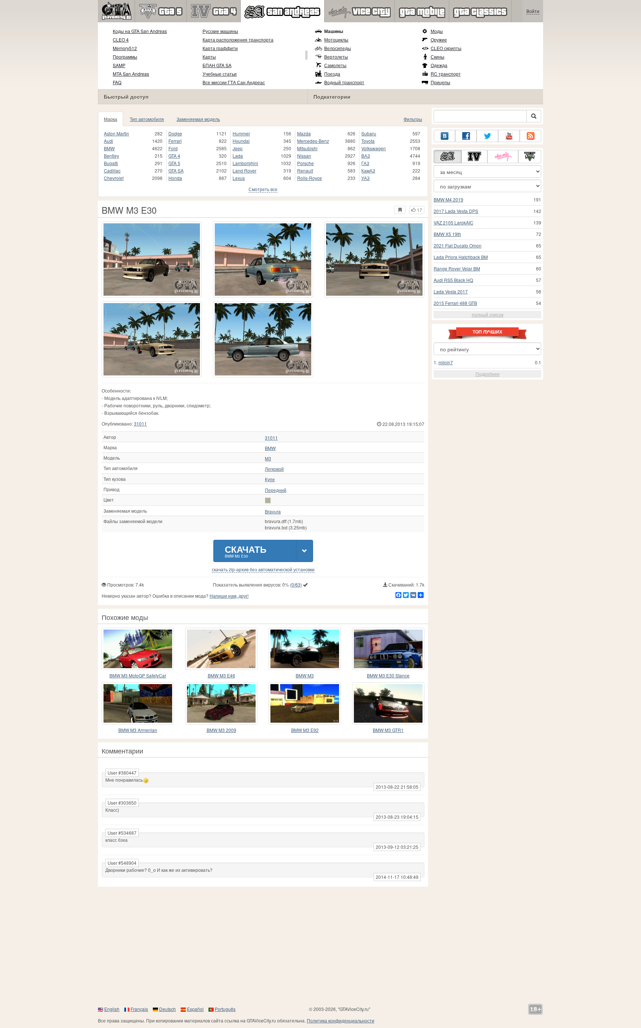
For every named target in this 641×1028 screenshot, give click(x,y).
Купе (270, 479)
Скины (437, 56)
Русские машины (220, 31)
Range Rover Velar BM (457, 268)
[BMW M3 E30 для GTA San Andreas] (152, 259)
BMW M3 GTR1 (388, 730)
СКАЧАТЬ (245, 551)
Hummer (241, 133)
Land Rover (244, 170)
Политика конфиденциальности (340, 1020)
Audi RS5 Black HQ (453, 280)
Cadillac (112, 170)
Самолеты (335, 65)
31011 (140, 423)
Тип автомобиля (147, 119)
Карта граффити (220, 48)
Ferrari (175, 141)
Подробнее (488, 374)
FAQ (117, 82)
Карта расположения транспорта (238, 39)
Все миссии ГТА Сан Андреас (234, 82)
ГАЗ (365, 163)
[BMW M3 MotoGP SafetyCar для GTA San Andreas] (138, 649)
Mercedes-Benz (313, 141)
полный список (487, 314)
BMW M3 (305, 675)
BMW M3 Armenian (137, 730)
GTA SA (176, 170)
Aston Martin (116, 133)
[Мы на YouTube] (509, 136)
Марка (110, 119)
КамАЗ (368, 170)
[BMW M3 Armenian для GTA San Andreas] (138, 703)
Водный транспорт (344, 82)
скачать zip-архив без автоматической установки (263, 569)
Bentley (111, 155)
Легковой (274, 469)
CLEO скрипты (446, 48)
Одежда (439, 65)
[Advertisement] (320, 946)
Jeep (238, 148)
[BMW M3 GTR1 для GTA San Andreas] (388, 703)
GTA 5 (174, 163)
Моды (437, 31)
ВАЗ (365, 155)
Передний (275, 490)
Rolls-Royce (309, 178)
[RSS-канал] (530, 136)
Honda (175, 178)
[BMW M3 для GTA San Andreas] (305, 649)
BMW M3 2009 (221, 730)
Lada (238, 155)
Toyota (368, 141)
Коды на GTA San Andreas (140, 31)
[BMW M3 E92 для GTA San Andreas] (305, 703)
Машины (333, 31)
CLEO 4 (121, 39)
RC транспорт (446, 73)
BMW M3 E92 (305, 730)
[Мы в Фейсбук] (466, 136)
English (111, 1009)
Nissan (304, 155)
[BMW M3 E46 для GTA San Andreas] (221, 649)
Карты (209, 56)
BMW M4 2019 (448, 199)
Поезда (332, 73)
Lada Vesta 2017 (451, 291)
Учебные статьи (220, 73)
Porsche (305, 163)
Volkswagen (373, 148)
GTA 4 (174, 155)
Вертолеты (336, 56)
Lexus (239, 178)
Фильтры (413, 119)
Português (225, 1009)
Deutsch (167, 1009)
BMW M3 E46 (221, 675)
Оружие (439, 39)
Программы (125, 56)
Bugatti (111, 163)
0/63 (296, 584)
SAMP (119, 65)
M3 (268, 458)
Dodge (175, 133)
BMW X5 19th (447, 234)
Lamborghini (245, 163)
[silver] (268, 500)
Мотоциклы (336, 39)
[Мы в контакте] (444, 136)
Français (139, 1009)
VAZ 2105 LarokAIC (453, 222)
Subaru (368, 133)
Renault (305, 170)
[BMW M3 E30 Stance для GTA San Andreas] (388, 649)
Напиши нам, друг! (229, 595)
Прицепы (440, 82)
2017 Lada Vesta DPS (456, 211)
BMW (109, 148)
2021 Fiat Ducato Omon (457, 245)
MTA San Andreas (131, 73)
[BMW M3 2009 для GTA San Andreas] (221, 703)
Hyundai (241, 141)
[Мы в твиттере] (487, 136)
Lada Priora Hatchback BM (461, 257)
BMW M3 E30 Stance (388, 675)
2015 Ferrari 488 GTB (455, 303)
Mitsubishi (307, 148)
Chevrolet (114, 178)
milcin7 (445, 362)
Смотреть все (263, 189)
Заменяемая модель (198, 119)
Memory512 (125, 48)
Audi (108, 141)
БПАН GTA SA (217, 65)
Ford (173, 148)
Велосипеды (337, 48)
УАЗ (365, 178)
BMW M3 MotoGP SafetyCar (137, 675)
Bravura (273, 511)
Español (195, 1009)
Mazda (304, 133)
